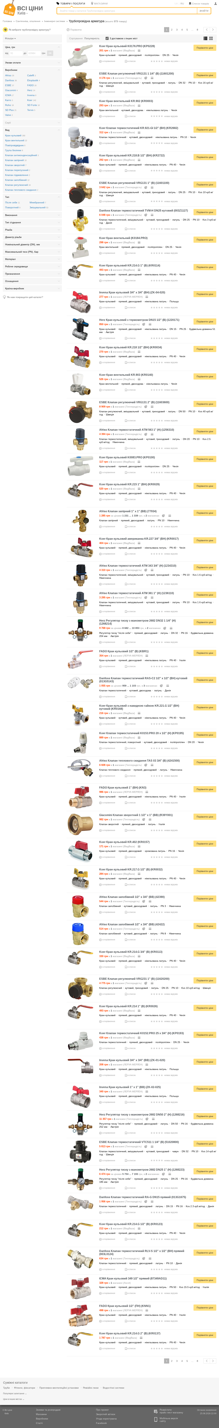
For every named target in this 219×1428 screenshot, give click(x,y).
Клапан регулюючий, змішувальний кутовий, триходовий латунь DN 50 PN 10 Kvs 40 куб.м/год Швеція (156, 413)
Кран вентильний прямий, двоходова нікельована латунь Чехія (138, 383)
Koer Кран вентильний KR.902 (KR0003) (126, 101)
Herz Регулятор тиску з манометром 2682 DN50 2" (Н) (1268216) (141, 1114)
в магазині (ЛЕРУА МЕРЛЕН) (121, 296)
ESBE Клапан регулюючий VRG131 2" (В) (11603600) (134, 402)
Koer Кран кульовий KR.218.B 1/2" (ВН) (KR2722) (132, 155)
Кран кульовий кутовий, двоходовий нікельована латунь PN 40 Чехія (142, 717)
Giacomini (11, 90)
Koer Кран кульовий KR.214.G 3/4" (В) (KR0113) (130, 951)
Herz (31, 90)
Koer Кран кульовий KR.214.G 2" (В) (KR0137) (129, 1333)
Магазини (41, 1414)
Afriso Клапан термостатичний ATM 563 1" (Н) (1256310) (136, 429)
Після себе (12, 202)
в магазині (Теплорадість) (120, 78)
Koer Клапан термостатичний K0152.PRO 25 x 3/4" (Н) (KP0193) (141, 1033)
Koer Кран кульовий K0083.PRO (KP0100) (127, 457)
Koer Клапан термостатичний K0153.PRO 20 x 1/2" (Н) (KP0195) (141, 733)
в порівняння (108, 61)
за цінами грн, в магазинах (129, 515)
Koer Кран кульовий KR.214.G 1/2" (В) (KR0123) (131, 1224)
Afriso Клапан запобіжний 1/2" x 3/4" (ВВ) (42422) (132, 924)
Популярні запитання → (15, 1393)
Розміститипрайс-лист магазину (171, 1411)
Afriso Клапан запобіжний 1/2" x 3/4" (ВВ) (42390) (132, 896)
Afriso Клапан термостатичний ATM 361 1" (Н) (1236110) (136, 593)
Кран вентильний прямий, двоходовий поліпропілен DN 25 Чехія (140, 247)
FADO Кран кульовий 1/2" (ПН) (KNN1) (125, 1306)
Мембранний (38, 202)
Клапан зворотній (15, 165)
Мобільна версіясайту (169, 1419)
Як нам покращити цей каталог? (25, 297)
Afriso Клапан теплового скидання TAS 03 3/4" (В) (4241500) (139, 760)
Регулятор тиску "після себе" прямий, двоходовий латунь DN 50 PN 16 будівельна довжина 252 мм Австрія (156, 1125)
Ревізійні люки (91, 1387)
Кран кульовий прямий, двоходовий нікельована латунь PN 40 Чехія (142, 164)
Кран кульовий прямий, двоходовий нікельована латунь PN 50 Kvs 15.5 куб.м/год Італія (154, 1287)
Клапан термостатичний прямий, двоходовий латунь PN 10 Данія (140, 1263)
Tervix (31, 110)
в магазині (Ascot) (115, 1282)
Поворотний (12, 207)
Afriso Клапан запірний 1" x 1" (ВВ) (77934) (128, 511)
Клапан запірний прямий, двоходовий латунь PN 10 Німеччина (139, 520)
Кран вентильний (16, 140)
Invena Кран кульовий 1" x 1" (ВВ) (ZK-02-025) (130, 1087)
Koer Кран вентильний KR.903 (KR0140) (126, 374)
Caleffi (31, 75)
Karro (9, 100)
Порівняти (76, 29)
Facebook (101, 1423)
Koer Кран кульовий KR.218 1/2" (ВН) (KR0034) (130, 347)
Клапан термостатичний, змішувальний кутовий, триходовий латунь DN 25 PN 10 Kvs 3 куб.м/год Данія (157, 221)
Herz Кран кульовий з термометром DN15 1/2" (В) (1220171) (139, 319)
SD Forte (33, 105)
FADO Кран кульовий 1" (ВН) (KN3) (122, 787)
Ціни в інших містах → (13, 1399)
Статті (39, 1423)
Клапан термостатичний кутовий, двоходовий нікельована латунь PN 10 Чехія (147, 137)
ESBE (9, 85)
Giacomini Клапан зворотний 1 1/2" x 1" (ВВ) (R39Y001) (136, 815)
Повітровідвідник (15, 145)
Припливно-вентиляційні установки (59, 1387)
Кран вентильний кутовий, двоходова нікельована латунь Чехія (138, 110)
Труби (6, 1387)
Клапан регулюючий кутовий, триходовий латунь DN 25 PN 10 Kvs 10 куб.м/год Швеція (155, 988)
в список (131, 61)
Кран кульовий (15, 135)
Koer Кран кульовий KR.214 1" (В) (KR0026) (128, 1006)
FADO (31, 85)
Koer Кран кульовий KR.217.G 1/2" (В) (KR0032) (131, 869)
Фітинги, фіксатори (24, 1387)
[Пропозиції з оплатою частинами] (146, 78)
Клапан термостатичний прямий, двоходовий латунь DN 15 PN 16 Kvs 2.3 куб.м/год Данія (156, 1206)
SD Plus (10, 110)
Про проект (102, 1409)
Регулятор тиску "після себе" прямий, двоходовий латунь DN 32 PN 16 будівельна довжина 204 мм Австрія (156, 634)
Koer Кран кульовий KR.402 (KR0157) (124, 842)
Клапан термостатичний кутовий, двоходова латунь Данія (135, 690)
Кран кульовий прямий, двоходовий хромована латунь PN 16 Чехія (141, 851)
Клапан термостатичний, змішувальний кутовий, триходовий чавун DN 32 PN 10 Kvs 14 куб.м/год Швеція (157, 1153)
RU (182, 3)
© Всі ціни (7, 1410)
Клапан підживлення (17, 175)
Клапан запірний (16, 160)
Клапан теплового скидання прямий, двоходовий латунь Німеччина (140, 769)
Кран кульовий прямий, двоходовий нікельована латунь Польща (139, 301)
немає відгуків (171, 61)
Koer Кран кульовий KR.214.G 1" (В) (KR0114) (129, 265)
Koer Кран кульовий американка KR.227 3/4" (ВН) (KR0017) (139, 538)
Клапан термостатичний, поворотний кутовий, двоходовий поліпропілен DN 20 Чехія (151, 742)
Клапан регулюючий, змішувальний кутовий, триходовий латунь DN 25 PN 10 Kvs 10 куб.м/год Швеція (156, 194)
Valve (9, 115)
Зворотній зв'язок (105, 1414)
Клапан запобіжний (17, 180)
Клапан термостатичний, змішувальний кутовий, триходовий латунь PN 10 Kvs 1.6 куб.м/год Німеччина (156, 576)
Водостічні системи (113, 1387)
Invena (31, 95)
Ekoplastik (33, 80)
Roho (9, 105)
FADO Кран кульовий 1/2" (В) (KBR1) (124, 651)
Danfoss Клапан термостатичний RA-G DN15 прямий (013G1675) (142, 1197)
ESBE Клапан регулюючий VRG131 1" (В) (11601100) (134, 182)
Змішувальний (39, 207)
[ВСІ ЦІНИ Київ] (9, 15)
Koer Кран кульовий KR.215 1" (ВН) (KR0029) (129, 484)
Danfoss (11, 80)
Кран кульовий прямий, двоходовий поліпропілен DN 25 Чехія (138, 55)
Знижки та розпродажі (48, 1409)
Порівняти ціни (205, 47)
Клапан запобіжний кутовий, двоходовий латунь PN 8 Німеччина (140, 933)
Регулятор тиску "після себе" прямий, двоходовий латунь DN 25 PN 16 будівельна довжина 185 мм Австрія (156, 1180)
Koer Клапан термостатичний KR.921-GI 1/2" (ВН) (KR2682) (138, 128)
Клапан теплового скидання (21, 189)
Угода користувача (106, 1418)
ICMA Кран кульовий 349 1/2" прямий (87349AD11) (133, 1278)
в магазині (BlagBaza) (117, 50)
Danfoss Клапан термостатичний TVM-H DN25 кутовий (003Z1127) (143, 210)
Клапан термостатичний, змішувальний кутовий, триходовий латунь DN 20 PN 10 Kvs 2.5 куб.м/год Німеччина (155, 440)
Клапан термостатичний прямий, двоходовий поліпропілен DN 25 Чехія (144, 1042)
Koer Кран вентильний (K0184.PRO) (123, 238)
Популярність (91, 38)
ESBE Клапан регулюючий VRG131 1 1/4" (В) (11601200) (136, 73)
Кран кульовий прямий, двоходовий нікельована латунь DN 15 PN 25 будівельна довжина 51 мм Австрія (157, 330)
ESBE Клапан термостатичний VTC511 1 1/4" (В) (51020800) (139, 1142)
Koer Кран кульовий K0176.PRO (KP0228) (127, 46)
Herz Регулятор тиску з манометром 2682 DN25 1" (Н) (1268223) (141, 1169)
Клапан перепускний (17, 170)
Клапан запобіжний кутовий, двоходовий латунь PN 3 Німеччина (140, 906)
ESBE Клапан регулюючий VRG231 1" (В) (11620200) (134, 978)
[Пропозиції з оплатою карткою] (139, 50)
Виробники (42, 1418)
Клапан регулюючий (18, 185)
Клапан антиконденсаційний (22, 155)
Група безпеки (14, 150)
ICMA (9, 95)
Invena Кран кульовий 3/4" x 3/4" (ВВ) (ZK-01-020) (132, 1060)
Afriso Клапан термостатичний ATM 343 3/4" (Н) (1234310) (137, 565)
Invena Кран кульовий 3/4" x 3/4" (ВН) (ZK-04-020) (132, 292)
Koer (31, 100)
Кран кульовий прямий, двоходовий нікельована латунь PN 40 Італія (142, 660)
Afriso (9, 75)
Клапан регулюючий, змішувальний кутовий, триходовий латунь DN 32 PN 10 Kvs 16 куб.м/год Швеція (156, 84)
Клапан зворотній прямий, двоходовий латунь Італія (132, 824)
